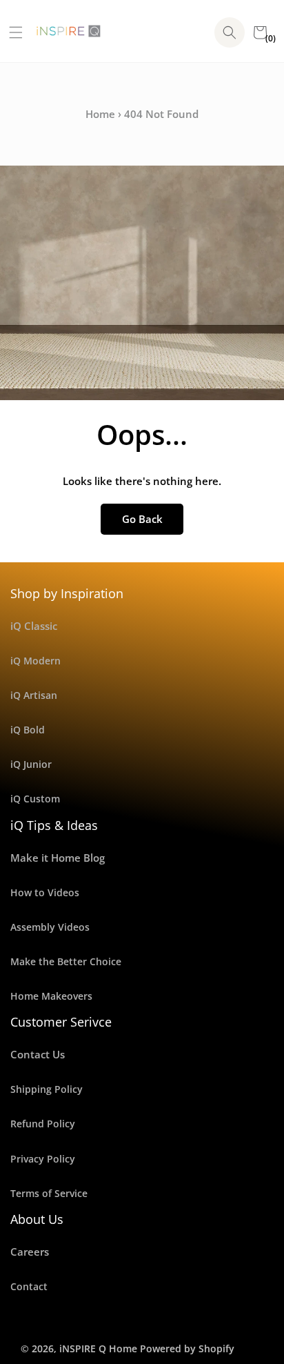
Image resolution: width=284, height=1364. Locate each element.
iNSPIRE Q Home (98, 1348)
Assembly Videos (50, 926)
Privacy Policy (42, 1158)
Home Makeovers (51, 995)
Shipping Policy (46, 1089)
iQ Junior (31, 764)
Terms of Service (49, 1193)
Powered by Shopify (187, 1348)
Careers (29, 1251)
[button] (10, 32)
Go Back (142, 519)
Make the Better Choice (65, 961)
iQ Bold (27, 729)
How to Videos (44, 892)
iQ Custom (35, 798)
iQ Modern (35, 660)
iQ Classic (33, 626)
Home (100, 114)
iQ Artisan (33, 695)
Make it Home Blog (57, 857)
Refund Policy (42, 1123)
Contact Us (37, 1054)
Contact (29, 1286)
